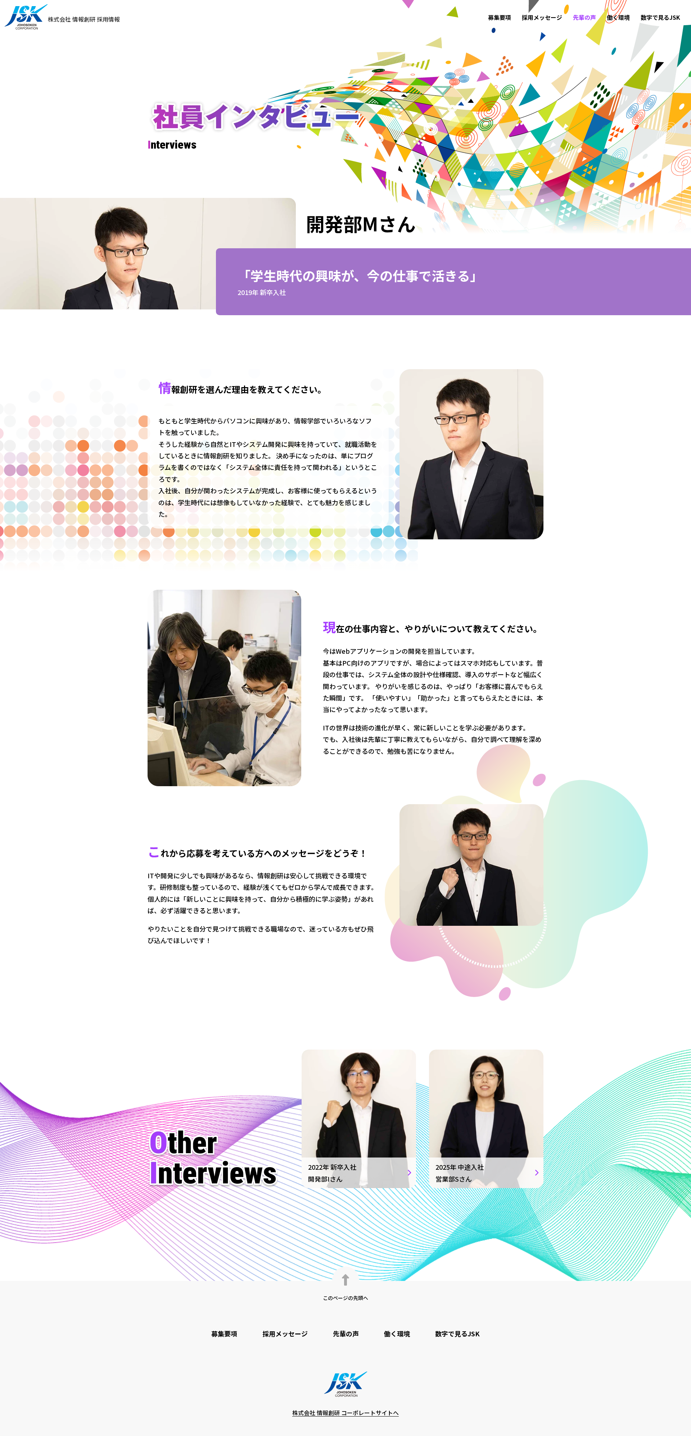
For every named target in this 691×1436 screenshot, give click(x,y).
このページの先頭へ (345, 1297)
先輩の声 (584, 17)
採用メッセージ (542, 17)
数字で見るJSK (660, 17)
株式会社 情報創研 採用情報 (84, 19)
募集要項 (499, 17)
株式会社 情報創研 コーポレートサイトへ (345, 1412)
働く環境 (618, 17)
